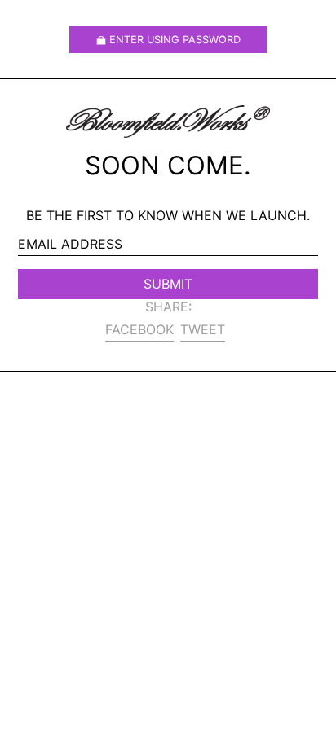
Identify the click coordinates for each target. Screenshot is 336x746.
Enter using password (175, 39)
